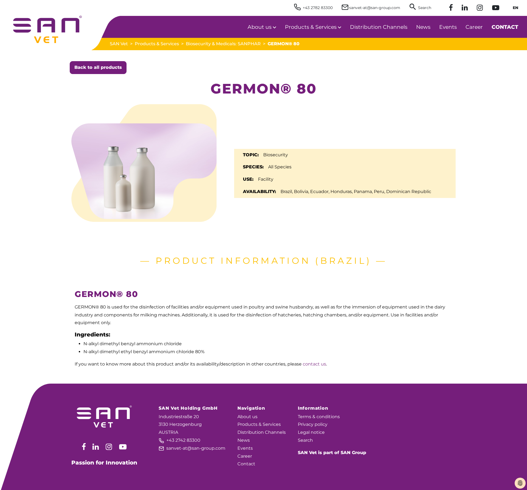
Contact (246, 463)
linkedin (95, 447)
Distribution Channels (261, 432)
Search (305, 440)
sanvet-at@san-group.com (192, 448)
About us (247, 416)
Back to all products (98, 67)
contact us (314, 364)
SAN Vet (119, 43)
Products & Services (157, 43)
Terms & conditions (319, 416)
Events (245, 448)
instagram (108, 447)
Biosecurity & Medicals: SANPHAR (223, 43)
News (243, 440)
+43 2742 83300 (179, 440)
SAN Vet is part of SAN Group (332, 452)
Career (244, 456)
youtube (123, 447)
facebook (84, 447)
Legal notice (311, 432)
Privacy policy (312, 424)
